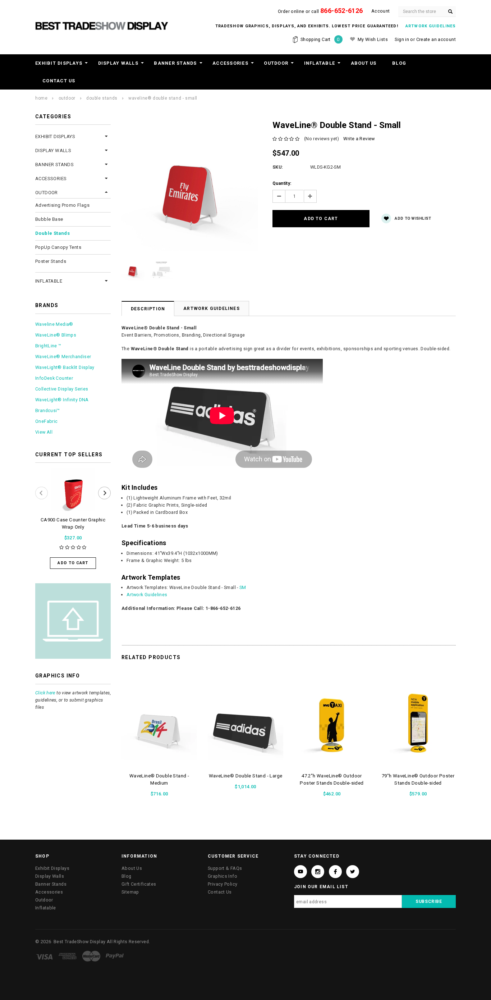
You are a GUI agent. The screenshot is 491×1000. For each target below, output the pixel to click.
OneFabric (46, 421)
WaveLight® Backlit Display (65, 367)
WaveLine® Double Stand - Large (246, 775)
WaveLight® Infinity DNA (62, 399)
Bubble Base (49, 219)
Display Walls (118, 63)
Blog (399, 63)
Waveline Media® (54, 324)
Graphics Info (222, 876)
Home (41, 98)
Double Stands (102, 98)
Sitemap (130, 892)
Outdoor (276, 63)
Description (148, 308)
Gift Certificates (138, 884)
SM (242, 587)
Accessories (230, 63)
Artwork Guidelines (211, 308)
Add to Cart (73, 563)
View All (43, 432)
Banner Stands (175, 63)
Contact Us (58, 80)
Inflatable (319, 63)
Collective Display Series (61, 389)
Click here (45, 692)
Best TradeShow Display (79, 941)
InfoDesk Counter (54, 378)
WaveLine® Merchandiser (63, 356)
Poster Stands (50, 261)
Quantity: (281, 183)
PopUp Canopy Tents (58, 247)
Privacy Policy (222, 884)
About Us (364, 63)
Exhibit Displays (58, 63)
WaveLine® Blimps (55, 335)
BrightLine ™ (48, 345)
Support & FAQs (225, 868)
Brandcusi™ (47, 410)
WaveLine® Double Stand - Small (162, 98)
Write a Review (359, 138)
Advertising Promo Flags (62, 205)
